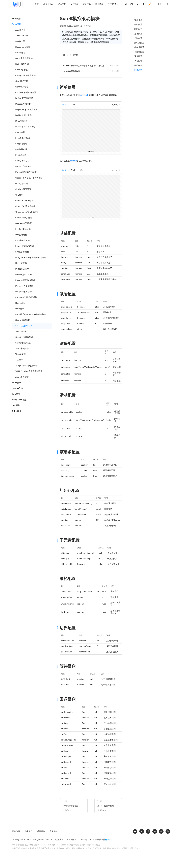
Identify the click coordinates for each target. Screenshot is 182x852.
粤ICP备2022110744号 (77, 839)
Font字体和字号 (22, 161)
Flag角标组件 (21, 144)
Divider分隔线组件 (23, 115)
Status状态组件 (22, 348)
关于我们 (112, 4)
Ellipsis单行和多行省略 (25, 126)
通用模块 (41, 831)
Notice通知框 (21, 263)
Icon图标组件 (21, 235)
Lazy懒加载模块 (22, 240)
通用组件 (53, 831)
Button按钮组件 (22, 64)
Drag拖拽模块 (21, 121)
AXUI (53, 839)
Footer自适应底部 (23, 166)
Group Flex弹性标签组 (25, 206)
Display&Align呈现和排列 (26, 109)
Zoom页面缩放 (22, 377)
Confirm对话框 (21, 87)
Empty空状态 (21, 132)
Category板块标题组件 (25, 75)
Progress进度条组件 (24, 291)
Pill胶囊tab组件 (22, 269)
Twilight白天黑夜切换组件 (26, 365)
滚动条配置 (139, 43)
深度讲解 (74, 4)
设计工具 (87, 4)
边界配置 (138, 61)
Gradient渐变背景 (23, 189)
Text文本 (19, 360)
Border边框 (20, 52)
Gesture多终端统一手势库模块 (29, 178)
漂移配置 (138, 33)
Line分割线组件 (22, 252)
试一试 (115, 104)
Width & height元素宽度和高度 (28, 371)
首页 (37, 4)
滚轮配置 (138, 56)
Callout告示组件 (22, 70)
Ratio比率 (19, 309)
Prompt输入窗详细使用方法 (27, 297)
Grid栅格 (19, 195)
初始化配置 (139, 47)
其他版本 (99, 4)
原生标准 (28, 831)
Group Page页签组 (23, 217)
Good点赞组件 (21, 183)
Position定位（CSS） (24, 274)
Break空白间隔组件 (24, 58)
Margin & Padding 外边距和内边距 (30, 257)
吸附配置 (138, 29)
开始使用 (16, 831)
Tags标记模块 (21, 354)
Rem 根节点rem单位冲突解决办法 (30, 314)
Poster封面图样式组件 (25, 280)
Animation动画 (21, 35)
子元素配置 (139, 52)
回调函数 (138, 70)
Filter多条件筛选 (22, 138)
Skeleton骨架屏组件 (24, 337)
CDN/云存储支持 (97, 839)
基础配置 (138, 24)
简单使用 (138, 20)
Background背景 (22, 47)
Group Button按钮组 (24, 200)
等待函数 (138, 65)
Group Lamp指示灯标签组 (27, 212)
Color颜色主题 (21, 81)
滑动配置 (138, 38)
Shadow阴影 (21, 331)
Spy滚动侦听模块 (23, 343)
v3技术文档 (48, 4)
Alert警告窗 (20, 30)
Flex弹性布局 (21, 149)
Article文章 (20, 41)
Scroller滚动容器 (22, 320)
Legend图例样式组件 (24, 246)
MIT (91, 845)
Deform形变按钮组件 (24, 98)
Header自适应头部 (23, 223)
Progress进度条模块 (24, 286)
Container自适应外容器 (25, 92)
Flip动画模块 (21, 155)
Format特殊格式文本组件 (26, 172)
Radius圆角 (20, 303)
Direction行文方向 (23, 104)
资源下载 (62, 4)
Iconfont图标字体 (23, 229)
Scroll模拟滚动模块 (23, 326)
